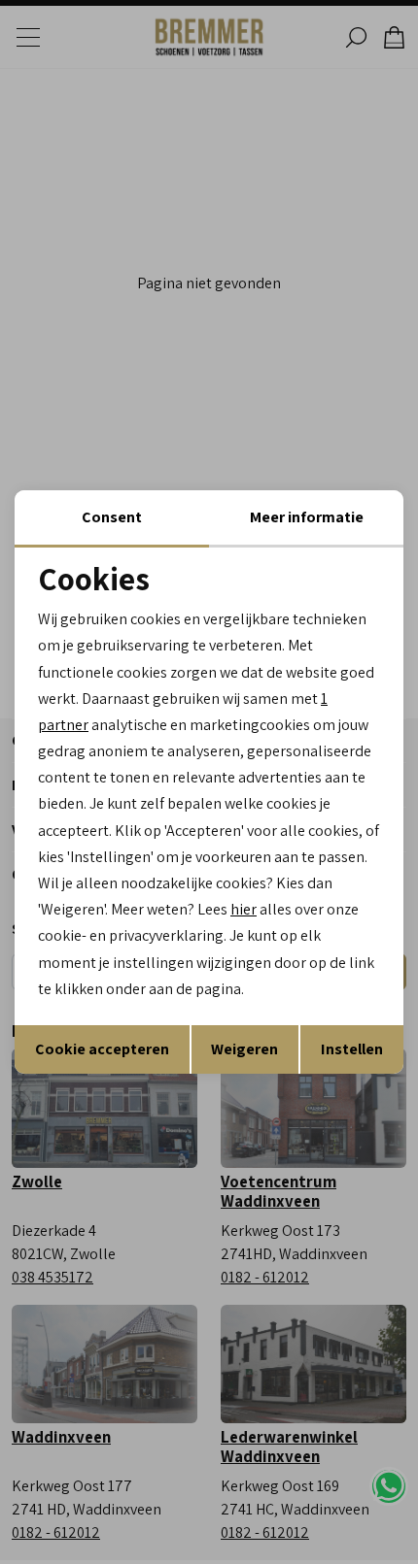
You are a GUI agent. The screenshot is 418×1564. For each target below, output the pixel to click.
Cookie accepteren (102, 1049)
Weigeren (244, 1049)
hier (243, 909)
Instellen (352, 1049)
